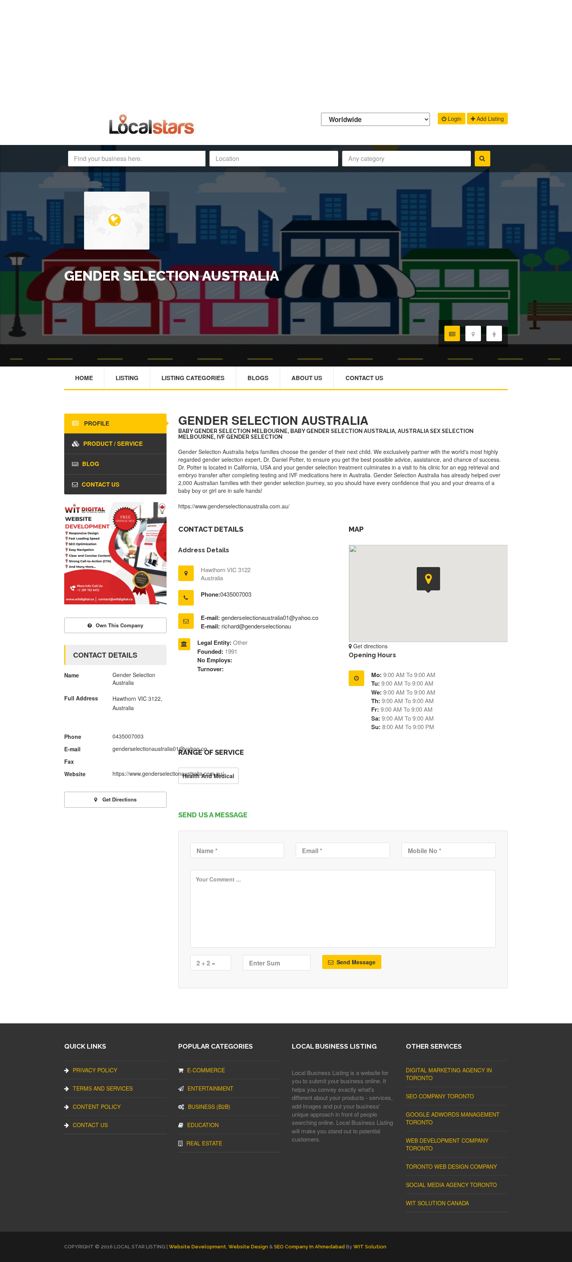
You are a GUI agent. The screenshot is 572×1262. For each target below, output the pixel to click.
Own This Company (119, 625)
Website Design (248, 1247)
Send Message (355, 962)
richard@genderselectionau (256, 626)
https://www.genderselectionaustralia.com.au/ (234, 506)
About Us (306, 378)
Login (453, 118)
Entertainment (210, 1088)
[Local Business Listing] (153, 133)
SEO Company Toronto (440, 1096)
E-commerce (206, 1070)
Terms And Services (103, 1088)
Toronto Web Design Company (451, 1166)
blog (90, 463)
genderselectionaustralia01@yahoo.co (269, 617)
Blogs (257, 378)
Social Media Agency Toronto (451, 1185)
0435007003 (235, 594)
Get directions (370, 646)
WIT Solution (369, 1247)
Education (203, 1125)
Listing (127, 378)
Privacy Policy (95, 1070)
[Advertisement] (286, 54)
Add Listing (489, 118)
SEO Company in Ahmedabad (309, 1247)
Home (84, 378)
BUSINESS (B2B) (209, 1106)
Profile (95, 423)
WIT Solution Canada (437, 1203)
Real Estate (204, 1143)
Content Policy (97, 1106)
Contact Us (364, 378)
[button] (428, 579)
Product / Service (113, 443)
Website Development (197, 1247)
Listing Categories (193, 378)
